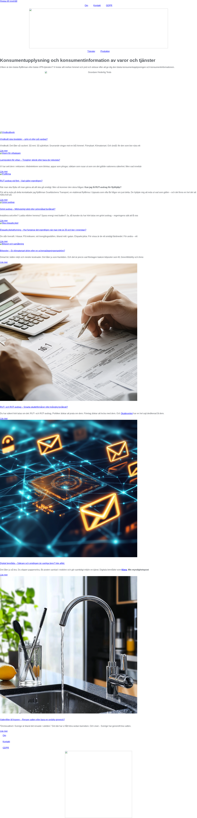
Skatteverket (127, 413)
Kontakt (97, 5)
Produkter (105, 51)
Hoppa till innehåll (8, 1)
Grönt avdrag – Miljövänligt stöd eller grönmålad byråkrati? (27, 209)
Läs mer (4, 151)
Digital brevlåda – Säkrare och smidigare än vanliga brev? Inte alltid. (32, 563)
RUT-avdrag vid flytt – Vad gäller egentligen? (21, 181)
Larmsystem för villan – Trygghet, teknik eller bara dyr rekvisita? (30, 160)
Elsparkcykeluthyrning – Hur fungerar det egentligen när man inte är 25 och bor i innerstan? (43, 230)
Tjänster (91, 51)
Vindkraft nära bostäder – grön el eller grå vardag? (24, 139)
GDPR (109, 5)
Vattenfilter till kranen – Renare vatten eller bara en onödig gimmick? (32, 719)
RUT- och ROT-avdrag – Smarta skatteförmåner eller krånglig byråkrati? (34, 407)
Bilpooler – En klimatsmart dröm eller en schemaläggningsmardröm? (32, 251)
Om (86, 5)
